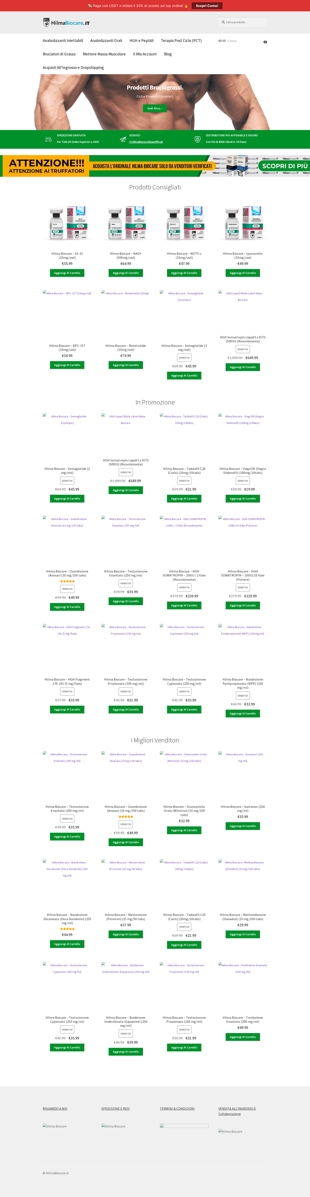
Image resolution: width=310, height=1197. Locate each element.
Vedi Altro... (155, 108)
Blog (168, 53)
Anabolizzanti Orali (106, 40)
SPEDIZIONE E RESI (115, 1108)
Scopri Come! (207, 6)
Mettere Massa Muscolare (104, 53)
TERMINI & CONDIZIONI (177, 1108)
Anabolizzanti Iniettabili (63, 40)
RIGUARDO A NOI (55, 1108)
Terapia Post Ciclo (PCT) (181, 40)
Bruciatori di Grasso (59, 53)
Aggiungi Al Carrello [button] (67, 273)
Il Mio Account (145, 53)
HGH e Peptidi (141, 40)
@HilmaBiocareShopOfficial (146, 141)
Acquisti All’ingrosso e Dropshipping (73, 67)
